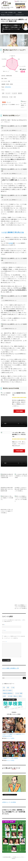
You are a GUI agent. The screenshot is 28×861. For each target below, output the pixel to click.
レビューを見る (10, 738)
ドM (4, 687)
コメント (4, 641)
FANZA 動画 (19, 411)
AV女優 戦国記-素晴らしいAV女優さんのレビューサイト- (13, 857)
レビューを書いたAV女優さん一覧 (8, 12)
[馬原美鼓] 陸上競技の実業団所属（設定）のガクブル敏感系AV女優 (7, 489)
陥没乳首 (20, 93)
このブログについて (19, 14)
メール (4, 630)
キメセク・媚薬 (19, 693)
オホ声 (4, 696)
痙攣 (3, 93)
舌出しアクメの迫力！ (7, 690)
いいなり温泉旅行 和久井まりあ (13, 232)
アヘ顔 (10, 97)
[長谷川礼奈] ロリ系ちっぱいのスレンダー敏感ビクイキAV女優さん (7, 511)
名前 (3, 624)
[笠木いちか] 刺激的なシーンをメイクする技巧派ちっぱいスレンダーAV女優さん (21, 606)
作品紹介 (20, 12)
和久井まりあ (5, 97)
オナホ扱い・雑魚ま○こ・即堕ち (15, 696)
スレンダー (8, 93)
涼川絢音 (11, 243)
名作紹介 (13, 858)
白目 (15, 97)
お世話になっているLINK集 (9, 802)
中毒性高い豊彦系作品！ (8, 693)
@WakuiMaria (8, 87)
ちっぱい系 (14, 93)
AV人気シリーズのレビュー (7, 14)
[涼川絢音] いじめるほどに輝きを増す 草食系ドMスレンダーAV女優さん (21, 489)
